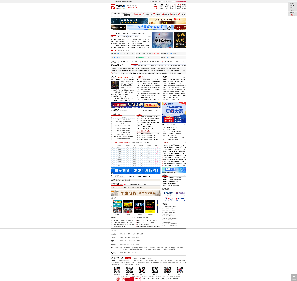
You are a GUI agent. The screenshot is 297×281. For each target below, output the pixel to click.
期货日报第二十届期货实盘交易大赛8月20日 (173, 145)
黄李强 (129, 187)
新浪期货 (127, 234)
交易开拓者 (133, 252)
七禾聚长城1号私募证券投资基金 (123, 134)
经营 (185, 65)
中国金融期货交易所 (125, 247)
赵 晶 (125, 187)
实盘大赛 (172, 5)
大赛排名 (160, 6)
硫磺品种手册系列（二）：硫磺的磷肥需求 (147, 220)
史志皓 (153, 73)
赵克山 (141, 187)
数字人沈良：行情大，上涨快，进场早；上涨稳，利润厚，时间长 (127, 62)
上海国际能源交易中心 (161, 247)
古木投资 (124, 70)
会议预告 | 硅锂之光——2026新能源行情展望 (174, 89)
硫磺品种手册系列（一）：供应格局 (145, 222)
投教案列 (113, 217)
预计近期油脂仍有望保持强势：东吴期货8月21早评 (139, 176)
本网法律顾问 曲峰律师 (150, 278)
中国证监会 (148, 249)
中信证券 (122, 240)
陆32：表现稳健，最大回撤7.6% (171, 139)
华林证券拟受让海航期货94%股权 (171, 185)
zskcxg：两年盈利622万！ (169, 129)
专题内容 (113, 77)
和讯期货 (122, 234)
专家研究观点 (141, 77)
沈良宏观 (155, 6)
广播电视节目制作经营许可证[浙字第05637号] (171, 276)
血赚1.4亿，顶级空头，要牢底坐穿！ (120, 94)
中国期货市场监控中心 (157, 249)
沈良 (127, 13)
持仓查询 (179, 8)
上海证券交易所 (179, 247)
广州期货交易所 (171, 247)
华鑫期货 (123, 180)
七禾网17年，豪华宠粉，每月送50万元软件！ (174, 91)
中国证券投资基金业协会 (169, 249)
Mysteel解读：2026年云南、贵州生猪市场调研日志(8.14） (145, 39)
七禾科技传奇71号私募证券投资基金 (123, 121)
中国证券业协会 (132, 249)
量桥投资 (140, 68)
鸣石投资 (150, 70)
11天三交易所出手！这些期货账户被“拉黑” (130, 33)
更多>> (184, 61)
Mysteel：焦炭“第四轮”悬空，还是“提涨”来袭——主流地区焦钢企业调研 (128, 41)
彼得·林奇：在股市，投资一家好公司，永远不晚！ (149, 62)
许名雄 (129, 68)
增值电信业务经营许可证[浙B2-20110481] (152, 276)
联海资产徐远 (140, 73)
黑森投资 (134, 70)
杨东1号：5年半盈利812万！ (170, 135)
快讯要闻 (160, 5)
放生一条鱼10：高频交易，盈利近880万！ (173, 131)
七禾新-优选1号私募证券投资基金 (123, 119)
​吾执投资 (163, 68)
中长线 (157, 65)
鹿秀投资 (174, 68)
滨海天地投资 (146, 68)
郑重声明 (172, 278)
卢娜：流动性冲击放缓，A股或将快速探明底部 (148, 93)
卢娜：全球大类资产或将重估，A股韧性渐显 (148, 99)
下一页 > (183, 50)
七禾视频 (184, 5)
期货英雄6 (118, 214)
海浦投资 (161, 70)
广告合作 (163, 278)
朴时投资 (174, 73)
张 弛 (120, 187)
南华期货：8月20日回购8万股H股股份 (172, 179)
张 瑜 (116, 187)
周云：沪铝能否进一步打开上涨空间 (146, 95)
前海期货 (138, 237)
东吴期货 (118, 180)
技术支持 (143, 278)
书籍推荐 (113, 198)
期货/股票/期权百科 (142, 217)
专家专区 (117, 184)
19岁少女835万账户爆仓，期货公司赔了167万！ (122, 98)
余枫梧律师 (158, 278)
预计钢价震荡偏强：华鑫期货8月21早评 (146, 135)
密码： (165, 1)
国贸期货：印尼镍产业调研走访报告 (140, 45)
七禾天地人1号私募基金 (123, 123)
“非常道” (169, 73)
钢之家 (122, 244)
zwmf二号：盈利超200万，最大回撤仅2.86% (173, 133)
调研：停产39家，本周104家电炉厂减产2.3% (142, 41)
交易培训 (167, 5)
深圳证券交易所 (124, 249)
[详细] (131, 87)
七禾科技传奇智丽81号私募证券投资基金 (123, 126)
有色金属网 (137, 244)
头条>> (149, 36)
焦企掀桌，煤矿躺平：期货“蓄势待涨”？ (147, 121)
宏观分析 (183, 14)
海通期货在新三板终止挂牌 (169, 183)
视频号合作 (292, 5)
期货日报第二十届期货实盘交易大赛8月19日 (173, 153)
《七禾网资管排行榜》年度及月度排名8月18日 (174, 165)
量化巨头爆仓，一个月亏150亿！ (119, 96)
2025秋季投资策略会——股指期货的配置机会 (174, 93)
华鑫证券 (132, 240)
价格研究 (136, 36)
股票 (139, 65)
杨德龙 (137, 187)
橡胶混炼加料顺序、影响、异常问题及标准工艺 (148, 226)
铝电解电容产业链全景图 (143, 224)
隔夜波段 (152, 65)
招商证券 (127, 240)
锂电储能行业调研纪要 (136, 43)
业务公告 (176, 278)
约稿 (124, 13)
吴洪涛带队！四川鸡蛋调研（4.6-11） (172, 99)
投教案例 (179, 6)
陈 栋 (112, 187)
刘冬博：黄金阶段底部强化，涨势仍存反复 (147, 79)
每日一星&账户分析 (168, 125)
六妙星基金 (113, 68)
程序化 (170, 65)
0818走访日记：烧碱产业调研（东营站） (141, 47)
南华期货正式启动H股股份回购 (170, 181)
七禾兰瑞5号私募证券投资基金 (123, 130)
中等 (163, 65)
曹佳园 (134, 73)
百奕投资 (158, 68)
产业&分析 (180, 65)
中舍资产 (153, 68)
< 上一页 (171, 50)
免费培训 (157, 14)
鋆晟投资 (158, 73)
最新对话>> (115, 73)
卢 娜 (133, 187)
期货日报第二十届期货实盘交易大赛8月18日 (173, 161)
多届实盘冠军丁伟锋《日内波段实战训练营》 (174, 81)
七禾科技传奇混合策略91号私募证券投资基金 (123, 136)
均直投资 (140, 70)
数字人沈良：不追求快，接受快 (171, 61)
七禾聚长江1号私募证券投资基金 (123, 132)
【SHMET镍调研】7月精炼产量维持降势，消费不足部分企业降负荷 (127, 45)
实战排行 (167, 8)
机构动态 (165, 175)
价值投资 (160, 8)
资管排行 (167, 6)
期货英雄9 (152, 214)
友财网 (141, 234)
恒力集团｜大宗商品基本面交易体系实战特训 (174, 79)
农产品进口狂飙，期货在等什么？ (145, 127)
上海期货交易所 (134, 247)
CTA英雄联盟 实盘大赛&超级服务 (121, 143)
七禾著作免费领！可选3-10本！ (170, 97)
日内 (148, 65)
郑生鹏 (149, 73)
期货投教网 (123, 252)
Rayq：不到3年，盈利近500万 (144, 125)
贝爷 (124, 73)
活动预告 (184, 8)
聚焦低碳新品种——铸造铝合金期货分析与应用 (174, 95)
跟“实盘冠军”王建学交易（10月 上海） (172, 83)
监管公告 (184, 6)
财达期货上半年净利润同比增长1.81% (172, 177)
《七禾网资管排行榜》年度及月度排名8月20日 (174, 149)
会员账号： (152, 1)
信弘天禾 (156, 70)
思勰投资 (177, 70)
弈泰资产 (172, 70)
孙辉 (121, 73)
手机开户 (292, 10)
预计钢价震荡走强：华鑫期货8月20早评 (146, 137)
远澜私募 (134, 68)
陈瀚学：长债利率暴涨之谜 (143, 91)
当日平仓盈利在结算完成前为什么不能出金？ (122, 222)
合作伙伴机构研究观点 (143, 131)
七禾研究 (155, 5)
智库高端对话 (120, 65)
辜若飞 (178, 68)
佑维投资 (118, 70)
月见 (146, 73)
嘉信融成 (119, 68)
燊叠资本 (145, 70)
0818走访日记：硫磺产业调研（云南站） (121, 43)
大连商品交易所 (151, 247)
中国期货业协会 (141, 249)
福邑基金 (129, 70)
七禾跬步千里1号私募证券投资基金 (123, 138)
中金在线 (132, 234)
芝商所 (128, 180)
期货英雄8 (141, 214)
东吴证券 (138, 240)
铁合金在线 (131, 244)
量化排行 (172, 8)
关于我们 (167, 278)
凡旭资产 (125, 68)
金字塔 (128, 252)
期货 (142, 65)
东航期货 (113, 180)
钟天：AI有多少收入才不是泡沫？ (145, 97)
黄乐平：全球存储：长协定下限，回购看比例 (148, 83)
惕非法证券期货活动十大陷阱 (118, 226)
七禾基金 (172, 6)
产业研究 (130, 36)
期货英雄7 (130, 214)
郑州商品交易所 (143, 247)
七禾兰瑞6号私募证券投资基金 (123, 128)
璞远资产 (169, 68)
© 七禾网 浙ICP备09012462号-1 (123, 276)
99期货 (137, 234)
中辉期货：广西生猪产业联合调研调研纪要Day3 (122, 39)
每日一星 (179, 5)
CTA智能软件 (148, 14)
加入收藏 (117, 1)
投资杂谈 (119, 36)
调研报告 (155, 8)
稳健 (160, 65)
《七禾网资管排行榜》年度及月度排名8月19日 (174, 157)
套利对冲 (175, 65)
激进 (166, 65)
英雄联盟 (138, 14)
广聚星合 (166, 70)
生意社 (126, 244)
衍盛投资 (113, 70)
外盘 (145, 65)
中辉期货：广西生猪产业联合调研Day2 (120, 47)
